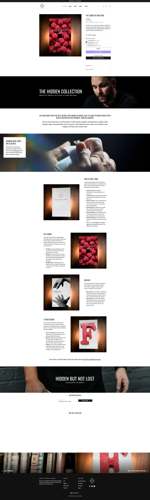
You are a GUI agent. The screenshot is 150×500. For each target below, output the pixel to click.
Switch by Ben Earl (93, 43)
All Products (80, 485)
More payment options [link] (98, 55)
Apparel (86, 6)
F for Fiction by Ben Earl (93, 40)
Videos (75, 6)
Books (70, 6)
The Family (64, 6)
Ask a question (89, 69)
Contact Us (65, 488)
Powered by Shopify (79, 495)
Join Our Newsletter (81, 481)
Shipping (65, 483)
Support (79, 488)
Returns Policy (66, 485)
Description (89, 65)
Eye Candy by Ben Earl (93, 42)
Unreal (80, 6)
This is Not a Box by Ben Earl (94, 45)
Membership (80, 483)
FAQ (64, 481)
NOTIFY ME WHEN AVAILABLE (98, 58)
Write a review (85, 400)
